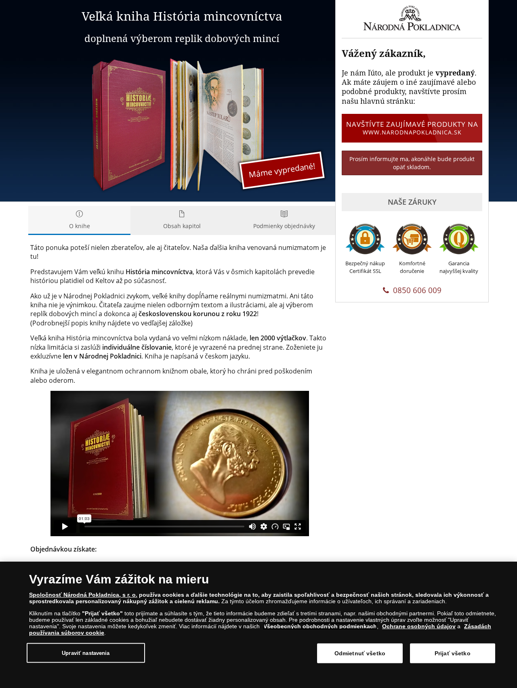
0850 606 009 (417, 290)
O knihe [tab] (79, 226)
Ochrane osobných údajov (419, 626)
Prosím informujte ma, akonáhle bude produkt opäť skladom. (412, 163)
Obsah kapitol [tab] (182, 226)
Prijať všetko (453, 653)
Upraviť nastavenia (85, 653)
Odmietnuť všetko (359, 653)
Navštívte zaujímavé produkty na (412, 128)
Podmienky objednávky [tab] (284, 226)
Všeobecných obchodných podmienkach (320, 626)
